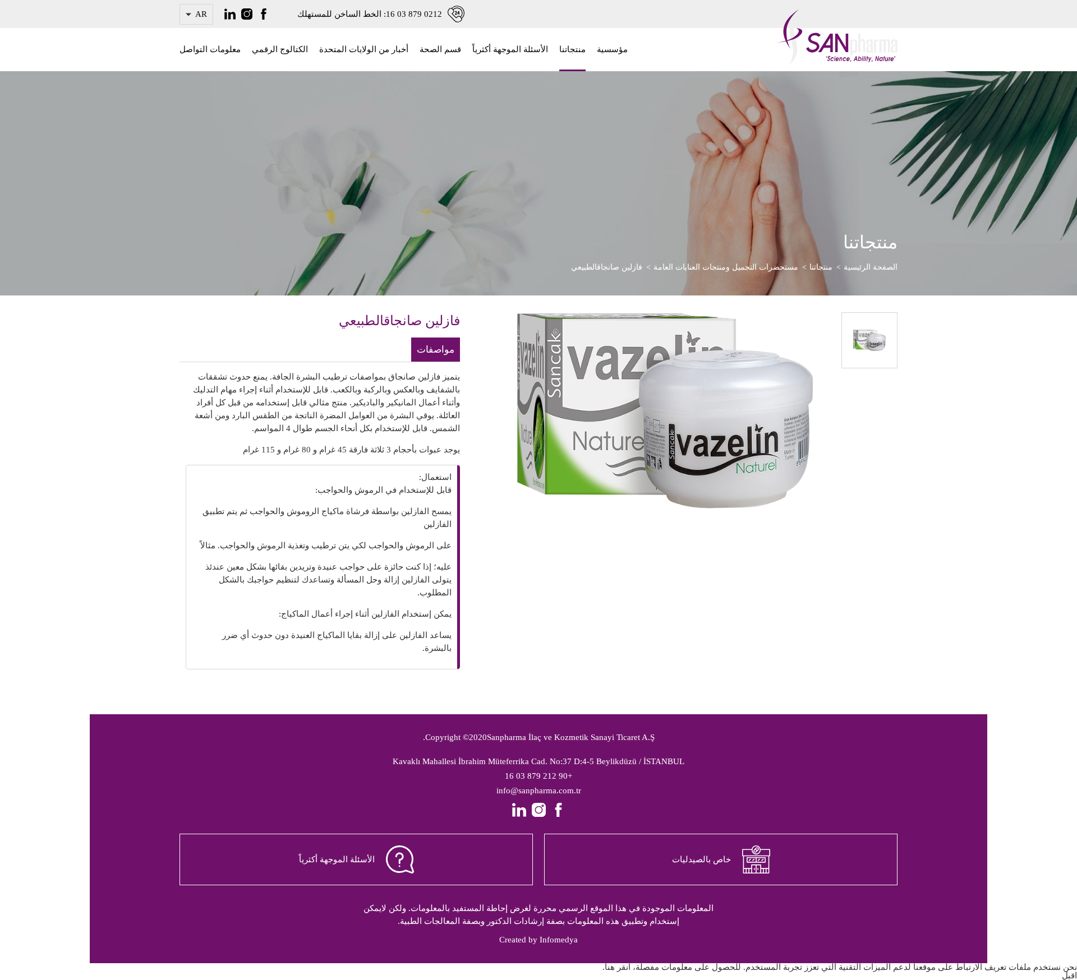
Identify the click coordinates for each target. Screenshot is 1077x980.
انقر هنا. (616, 967)
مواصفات (435, 349)
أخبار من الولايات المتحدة (363, 49)
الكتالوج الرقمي (280, 49)
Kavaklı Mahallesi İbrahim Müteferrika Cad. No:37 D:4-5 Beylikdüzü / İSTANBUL (538, 761)
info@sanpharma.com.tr (538, 790)
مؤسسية (612, 49)
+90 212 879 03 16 (538, 775)
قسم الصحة (440, 49)
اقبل (1069, 975)
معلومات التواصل (210, 49)
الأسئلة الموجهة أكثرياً (510, 49)
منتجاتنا (572, 49)
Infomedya (559, 939)
